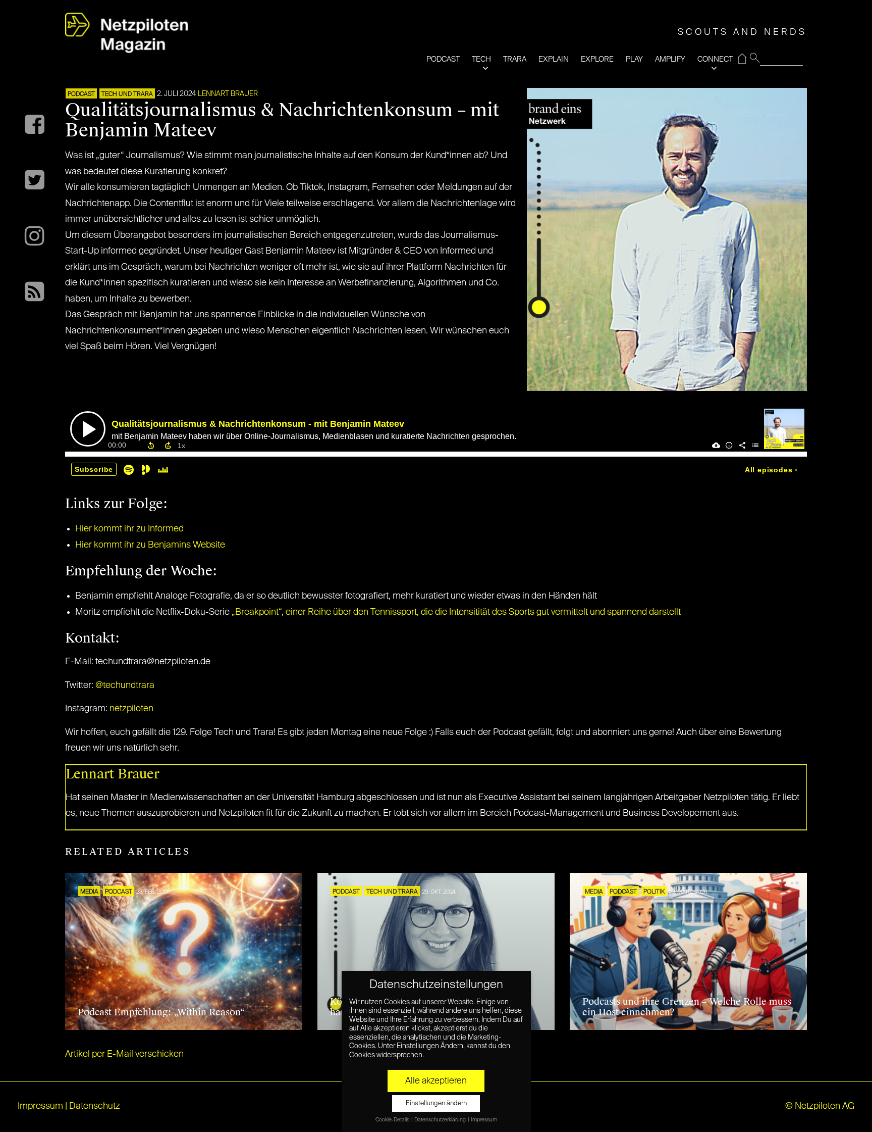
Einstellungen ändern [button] (436, 1103)
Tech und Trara (127, 94)
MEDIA (89, 892)
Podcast (81, 94)
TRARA (514, 59)
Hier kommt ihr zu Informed (129, 528)
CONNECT (715, 59)
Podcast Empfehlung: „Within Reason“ (161, 1012)
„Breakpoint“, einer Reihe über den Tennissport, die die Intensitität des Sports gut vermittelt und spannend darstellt (456, 612)
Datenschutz (94, 1106)
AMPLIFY (670, 59)
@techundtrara (124, 685)
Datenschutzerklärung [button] (440, 1119)
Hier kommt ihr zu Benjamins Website (150, 545)
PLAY (634, 59)
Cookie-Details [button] (392, 1119)
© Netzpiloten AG (819, 1106)
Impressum (40, 1106)
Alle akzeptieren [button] (436, 1081)
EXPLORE (597, 59)
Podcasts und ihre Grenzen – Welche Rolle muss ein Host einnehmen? (686, 1007)
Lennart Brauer (228, 93)
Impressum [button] (484, 1119)
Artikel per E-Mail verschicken (124, 1054)
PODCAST (443, 59)
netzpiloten (131, 708)
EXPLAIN (553, 59)
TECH (481, 59)
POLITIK (654, 892)
